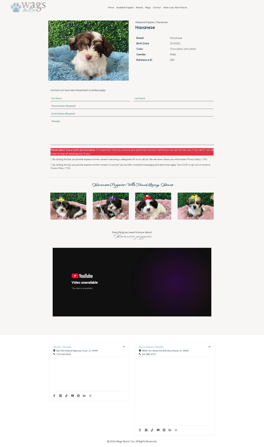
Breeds (139, 7)
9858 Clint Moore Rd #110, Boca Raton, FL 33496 (165, 350)
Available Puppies (125, 7)
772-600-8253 (63, 354)
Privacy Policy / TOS (197, 159)
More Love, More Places (175, 7)
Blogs (148, 7)
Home (111, 7)
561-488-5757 (149, 354)
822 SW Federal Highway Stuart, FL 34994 (77, 350)
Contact (157, 7)
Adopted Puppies (145, 22)
